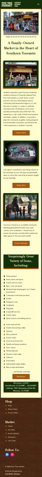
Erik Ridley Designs (12, 474)
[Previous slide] (5, 23)
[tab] (6, 36)
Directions (21, 377)
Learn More (21, 133)
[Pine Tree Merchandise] (21, 153)
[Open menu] (38, 4)
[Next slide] (37, 23)
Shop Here (21, 185)
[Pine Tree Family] (21, 74)
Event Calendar (21, 243)
